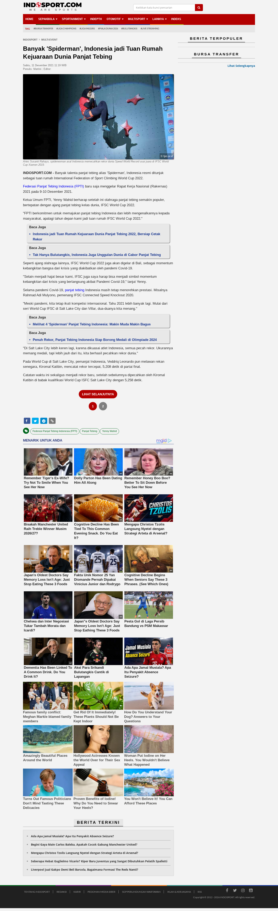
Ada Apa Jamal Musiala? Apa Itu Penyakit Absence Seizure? (72, 836)
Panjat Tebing (89, 431)
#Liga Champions (66, 28)
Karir (77, 891)
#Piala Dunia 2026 (108, 28)
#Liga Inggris (87, 28)
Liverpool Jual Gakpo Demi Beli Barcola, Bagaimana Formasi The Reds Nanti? (84, 869)
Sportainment (72, 19)
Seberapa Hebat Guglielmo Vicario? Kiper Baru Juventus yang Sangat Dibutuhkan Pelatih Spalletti (99, 861)
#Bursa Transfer (43, 28)
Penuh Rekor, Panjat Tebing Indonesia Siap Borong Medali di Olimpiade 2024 (95, 340)
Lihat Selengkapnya (241, 66)
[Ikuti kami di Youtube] (250, 891)
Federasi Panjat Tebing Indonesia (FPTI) (54, 186)
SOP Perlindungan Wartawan (141, 891)
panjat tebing (74, 290)
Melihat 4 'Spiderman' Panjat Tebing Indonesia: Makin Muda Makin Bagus (92, 324)
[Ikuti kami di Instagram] (243, 891)
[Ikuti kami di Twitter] (235, 891)
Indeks (176, 19)
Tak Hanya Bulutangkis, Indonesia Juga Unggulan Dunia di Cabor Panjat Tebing (97, 255)
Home (29, 19)
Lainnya (158, 19)
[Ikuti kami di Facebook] (227, 891)
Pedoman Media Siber (101, 891)
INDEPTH (96, 19)
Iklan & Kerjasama (179, 891)
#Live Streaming (150, 28)
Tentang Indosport (37, 891)
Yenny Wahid (109, 431)
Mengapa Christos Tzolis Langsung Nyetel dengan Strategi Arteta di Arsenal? (84, 853)
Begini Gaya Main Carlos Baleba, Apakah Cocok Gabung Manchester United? (84, 844)
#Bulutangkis (129, 28)
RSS (200, 891)
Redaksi (62, 891)
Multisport (136, 19)
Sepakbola (46, 19)
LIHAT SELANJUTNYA (98, 394)
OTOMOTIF (114, 19)
